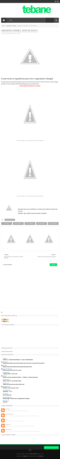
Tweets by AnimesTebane (7, 351)
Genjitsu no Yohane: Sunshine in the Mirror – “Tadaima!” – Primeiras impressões (20, 377)
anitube (7, 409)
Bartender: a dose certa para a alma (11, 387)
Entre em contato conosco (52, 447)
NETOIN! (5, 365)
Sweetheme (41, 456)
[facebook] (55, 1)
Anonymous (8, 429)
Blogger (25, 456)
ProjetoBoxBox (9, 414)
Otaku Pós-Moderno (7, 369)
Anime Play (8, 424)
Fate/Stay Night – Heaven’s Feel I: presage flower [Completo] (16, 398)
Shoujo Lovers (6, 383)
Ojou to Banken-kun (7, 395)
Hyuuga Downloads (7, 397)
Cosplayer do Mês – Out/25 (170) (10, 373)
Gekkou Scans (6, 400)
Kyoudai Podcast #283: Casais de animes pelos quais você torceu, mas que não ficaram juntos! (23, 363)
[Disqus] (30, 287)
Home (3, 25)
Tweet (7, 223)
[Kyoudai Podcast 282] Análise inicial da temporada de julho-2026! (17, 366)
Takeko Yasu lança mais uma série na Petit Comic (13, 384)
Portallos (5, 358)
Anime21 (5, 376)
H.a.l (6, 419)
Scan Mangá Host (7, 390)
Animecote (5, 361)
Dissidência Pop (6, 386)
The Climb (5, 402)
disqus (53, 264)
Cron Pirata (5, 393)
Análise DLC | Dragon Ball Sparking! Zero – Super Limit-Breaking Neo (18, 359)
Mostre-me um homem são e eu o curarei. (12, 370)
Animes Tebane (33, 453)
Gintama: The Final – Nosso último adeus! (12, 380)
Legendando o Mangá (11, 25)
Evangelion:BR (6, 372)
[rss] (58, 1)
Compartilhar (19, 223)
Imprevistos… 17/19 (7, 391)
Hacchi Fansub (6, 379)
